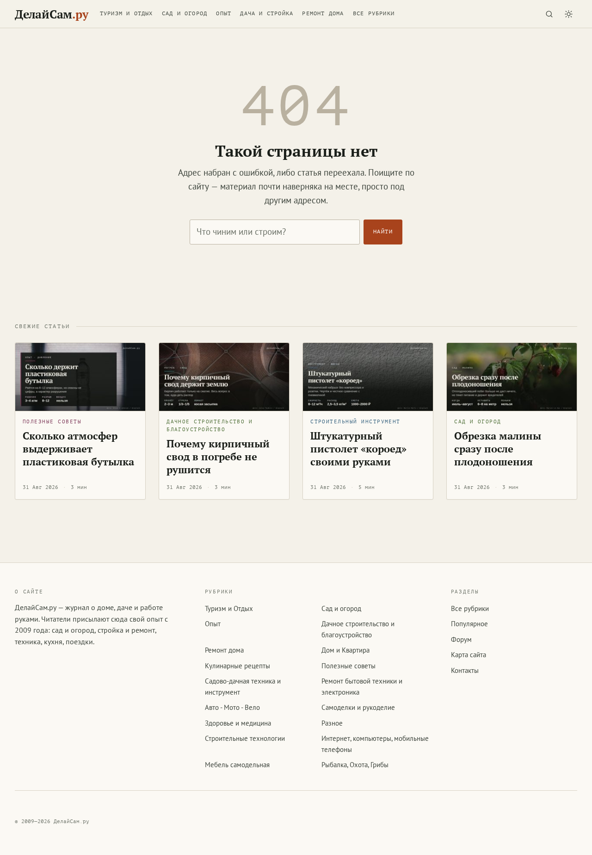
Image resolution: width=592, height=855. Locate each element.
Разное (332, 723)
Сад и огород (184, 13)
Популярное (469, 623)
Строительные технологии (245, 738)
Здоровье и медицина (238, 723)
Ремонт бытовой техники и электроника (361, 686)
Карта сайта (468, 654)
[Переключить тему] (568, 14)
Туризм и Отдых (126, 13)
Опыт (223, 13)
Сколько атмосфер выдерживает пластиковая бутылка (78, 448)
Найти (383, 231)
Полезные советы (52, 421)
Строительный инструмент (355, 421)
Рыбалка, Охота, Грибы (354, 764)
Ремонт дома (323, 13)
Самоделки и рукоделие (358, 707)
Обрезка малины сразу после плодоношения (497, 448)
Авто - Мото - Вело (232, 707)
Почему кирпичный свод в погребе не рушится (218, 456)
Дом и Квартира (345, 650)
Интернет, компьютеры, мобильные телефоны (375, 743)
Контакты (465, 670)
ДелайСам (51, 14)
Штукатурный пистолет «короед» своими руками (358, 448)
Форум (461, 639)
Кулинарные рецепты (237, 665)
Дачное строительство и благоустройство (209, 425)
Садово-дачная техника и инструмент (243, 686)
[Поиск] (549, 14)
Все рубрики (374, 13)
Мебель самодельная (237, 764)
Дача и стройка (266, 13)
